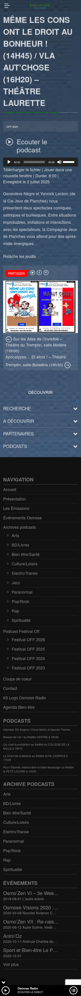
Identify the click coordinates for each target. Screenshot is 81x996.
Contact (10, 688)
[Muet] (59, 162)
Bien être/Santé (26, 554)
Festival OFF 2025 (28, 649)
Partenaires (18, 433)
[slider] (69, 162)
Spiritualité (21, 620)
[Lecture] (9, 162)
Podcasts (15, 446)
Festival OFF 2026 (28, 639)
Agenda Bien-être (19, 707)
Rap (15, 611)
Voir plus (11, 964)
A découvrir (18, 421)
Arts (15, 535)
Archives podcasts (19, 527)
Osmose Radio (28, 988)
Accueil (9, 489)
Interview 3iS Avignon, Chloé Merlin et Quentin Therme (36, 729)
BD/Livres (20, 545)
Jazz (16, 582)
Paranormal (22, 592)
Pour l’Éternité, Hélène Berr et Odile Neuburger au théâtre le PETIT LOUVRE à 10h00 (38, 769)
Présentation (14, 499)
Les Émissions (16, 508)
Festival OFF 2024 (28, 658)
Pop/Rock (20, 601)
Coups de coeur (17, 679)
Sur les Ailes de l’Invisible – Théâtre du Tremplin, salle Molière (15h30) (35, 344)
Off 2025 (12, 126)
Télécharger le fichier (22, 169)
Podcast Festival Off (21, 631)
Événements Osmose (22, 517)
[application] (40, 162)
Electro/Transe (25, 573)
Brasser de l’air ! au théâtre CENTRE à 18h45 (31, 737)
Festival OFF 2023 (28, 668)
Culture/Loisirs (25, 563)
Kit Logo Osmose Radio (24, 697)
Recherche (17, 408)
